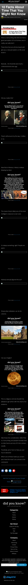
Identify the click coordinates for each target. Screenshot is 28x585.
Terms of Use (14, 549)
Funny (14, 515)
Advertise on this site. (9, 580)
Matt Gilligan (7, 17)
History (14, 519)
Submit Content (14, 551)
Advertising (14, 542)
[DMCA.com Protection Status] (14, 571)
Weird (14, 512)
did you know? (17, 87)
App (14, 531)
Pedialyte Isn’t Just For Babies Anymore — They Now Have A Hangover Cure (18, 491)
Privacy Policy (14, 547)
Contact (14, 545)
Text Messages (14, 533)
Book (14, 529)
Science (14, 517)
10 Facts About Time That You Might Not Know (17, 32)
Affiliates (14, 553)
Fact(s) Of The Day (14, 526)
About (14, 540)
